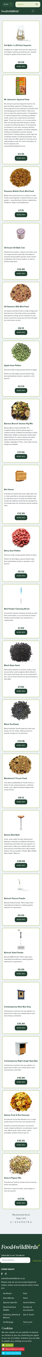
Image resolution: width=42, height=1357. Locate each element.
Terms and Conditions (27, 1323)
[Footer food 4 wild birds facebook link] (3, 1273)
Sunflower (7, 1293)
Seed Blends (8, 1298)
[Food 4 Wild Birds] (10, 10)
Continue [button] (9, 1345)
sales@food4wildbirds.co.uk (13, 1278)
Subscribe (37, 1260)
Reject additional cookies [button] (15, 1349)
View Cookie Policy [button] (13, 1353)
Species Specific (10, 1302)
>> (31, 1221)
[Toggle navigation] (33, 11)
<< (11, 1221)
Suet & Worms (29, 1302)
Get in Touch (28, 1314)
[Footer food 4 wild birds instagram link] (6, 1273)
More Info (21, 66)
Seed (25, 1298)
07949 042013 (7, 1269)
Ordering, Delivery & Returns (11, 1316)
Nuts (25, 1293)
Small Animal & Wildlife (9, 1309)
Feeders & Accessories (28, 1309)
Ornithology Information (8, 1323)
